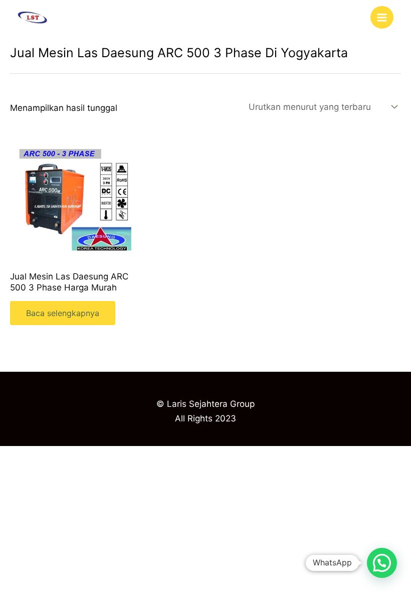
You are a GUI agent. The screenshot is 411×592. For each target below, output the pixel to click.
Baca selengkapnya (62, 313)
